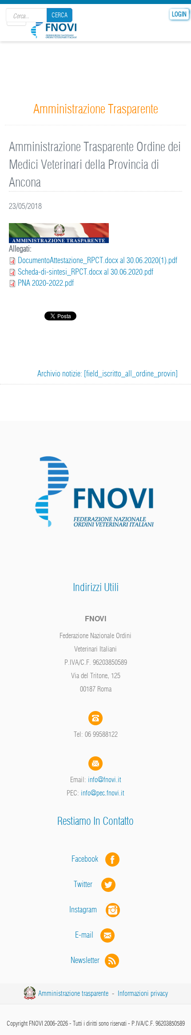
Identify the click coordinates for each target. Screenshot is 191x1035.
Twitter (87, 884)
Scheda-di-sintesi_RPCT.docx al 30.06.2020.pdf (85, 272)
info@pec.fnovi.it (102, 792)
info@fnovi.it (104, 779)
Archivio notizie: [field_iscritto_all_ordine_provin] (107, 373)
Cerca (60, 15)
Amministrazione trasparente (73, 993)
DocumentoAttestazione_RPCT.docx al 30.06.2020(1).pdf (97, 260)
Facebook (87, 859)
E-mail (84, 935)
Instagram (87, 909)
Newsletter (88, 960)
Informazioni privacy (143, 993)
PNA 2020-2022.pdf (46, 283)
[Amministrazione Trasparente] (59, 233)
